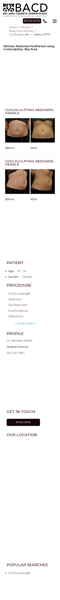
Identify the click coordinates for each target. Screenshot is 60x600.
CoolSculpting (18, 310)
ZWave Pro (15, 316)
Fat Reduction (18, 305)
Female (27, 276)
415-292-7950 (15, 353)
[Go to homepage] (30, 10)
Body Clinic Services (21, 31)
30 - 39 (21, 271)
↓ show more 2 (25, 323)
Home (13, 27)
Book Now (23, 422)
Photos (25, 27)
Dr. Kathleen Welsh (19, 340)
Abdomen (15, 299)
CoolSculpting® (18, 34)
